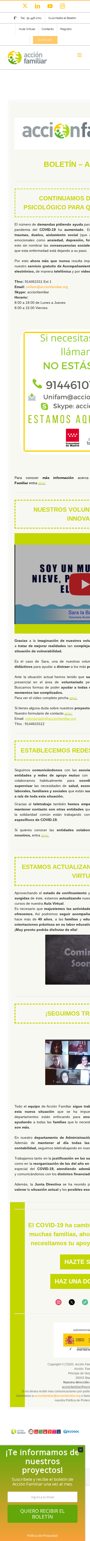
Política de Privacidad (42, 1536)
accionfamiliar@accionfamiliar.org (57, 1396)
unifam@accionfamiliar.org (47, 287)
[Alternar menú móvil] (79, 55)
